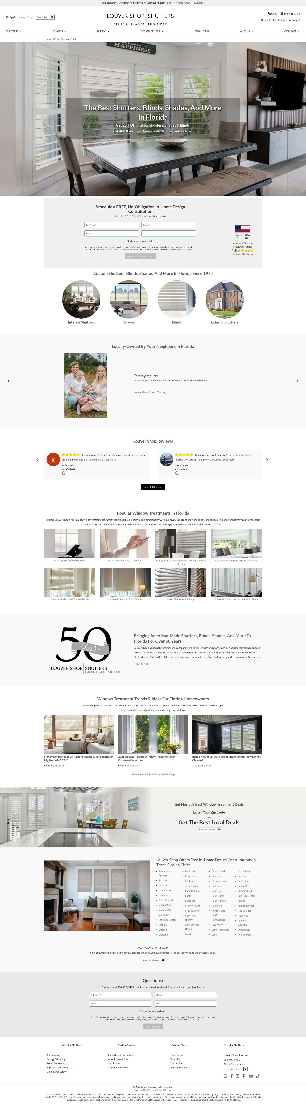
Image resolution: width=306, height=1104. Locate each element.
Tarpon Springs (246, 905)
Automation (53, 1054)
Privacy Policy (127, 249)
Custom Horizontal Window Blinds (70, 599)
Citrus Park (165, 904)
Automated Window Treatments (125, 560)
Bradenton (165, 889)
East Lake (190, 870)
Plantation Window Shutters (69, 560)
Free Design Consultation (185, 2)
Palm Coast (218, 895)
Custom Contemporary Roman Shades (236, 560)
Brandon (163, 894)
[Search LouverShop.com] (219, 829)
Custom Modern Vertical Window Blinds (236, 599)
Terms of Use (140, 1090)
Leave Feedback (178, 1067)
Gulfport (190, 880)
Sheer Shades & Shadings (180, 599)
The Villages (244, 910)
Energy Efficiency (56, 1059)
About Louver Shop (118, 1059)
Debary (163, 924)
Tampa (241, 900)
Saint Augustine (220, 929)
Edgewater (191, 875)
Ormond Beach (220, 880)
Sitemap (168, 1090)
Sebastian (243, 880)
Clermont (164, 914)
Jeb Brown (131, 376)
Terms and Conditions (108, 249)
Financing (202, 31)
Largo (188, 895)
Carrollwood (166, 899)
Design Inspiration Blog (19, 17)
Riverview (217, 924)
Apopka (163, 880)
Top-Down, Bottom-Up (59, 1067)
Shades (58, 31)
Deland (163, 929)
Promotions (176, 1054)
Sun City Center (246, 895)
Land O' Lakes (192, 890)
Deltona (163, 934)
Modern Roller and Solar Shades (125, 599)
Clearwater (165, 909)
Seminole (243, 885)
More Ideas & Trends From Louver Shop (153, 774)
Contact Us (176, 1063)
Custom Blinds (179, 1045)
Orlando (216, 875)
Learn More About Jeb (136, 392)
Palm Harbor (219, 900)
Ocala (188, 933)
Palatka (216, 885)
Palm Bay (217, 890)
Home (48, 39)
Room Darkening (56, 1063)
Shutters (12, 31)
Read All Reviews (153, 486)
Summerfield (245, 890)
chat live (139, 987)
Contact (290, 31)
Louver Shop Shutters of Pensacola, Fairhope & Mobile (182, 380)
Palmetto (217, 905)
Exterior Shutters (225, 322)
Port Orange (218, 919)
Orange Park (219, 870)
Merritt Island (192, 905)
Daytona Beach (167, 919)
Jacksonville (191, 885)
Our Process (115, 1063)
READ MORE (141, 664)
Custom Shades (126, 1045)
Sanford (242, 875)
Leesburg (190, 900)
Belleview (164, 885)
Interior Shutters (81, 322)
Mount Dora (192, 910)
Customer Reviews (118, 1067)
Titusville (243, 915)
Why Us (245, 31)
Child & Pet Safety (56, 1071)
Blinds (101, 31)
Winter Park (244, 934)
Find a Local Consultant (121, 1054)
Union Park (244, 929)
